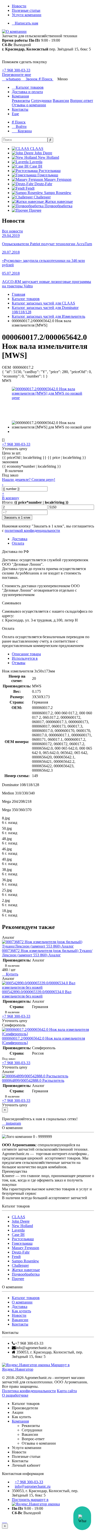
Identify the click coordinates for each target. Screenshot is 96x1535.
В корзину (10, 498)
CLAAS (18, 1217)
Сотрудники (41, 100)
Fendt (16, 1257)
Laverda (18, 1230)
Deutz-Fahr (21, 1252)
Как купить (21, 1311)
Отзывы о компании (29, 105)
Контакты (20, 109)
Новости (19, 6)
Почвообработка (26, 1274)
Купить (11, 974)
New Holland (22, 1226)
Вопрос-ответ (81, 100)
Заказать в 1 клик (17, 517)
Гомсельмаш (22, 1243)
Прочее (18, 1279)
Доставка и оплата (27, 92)
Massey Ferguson (25, 1248)
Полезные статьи (26, 10)
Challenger (20, 1265)
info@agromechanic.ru (32, 1486)
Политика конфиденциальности (29, 1391)
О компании (22, 1302)
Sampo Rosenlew (25, 1261)
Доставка (19, 1306)
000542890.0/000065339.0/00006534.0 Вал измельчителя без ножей (36, 994)
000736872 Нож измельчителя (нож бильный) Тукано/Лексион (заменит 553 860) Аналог (47, 953)
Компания (20, 96)
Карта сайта (67, 1391)
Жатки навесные (26, 1270)
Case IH (18, 1234)
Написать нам (26, 23)
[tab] (25, 658)
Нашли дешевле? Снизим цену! (28, 479)
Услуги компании (26, 15)
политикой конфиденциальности (32, 530)
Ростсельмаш (23, 1239)
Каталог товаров (29, 87)
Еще (15, 114)
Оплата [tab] (18, 543)
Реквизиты (21, 100)
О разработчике (15, 1395)
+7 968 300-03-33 (16, 70)
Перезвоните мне (16, 75)
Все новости (12, 231)
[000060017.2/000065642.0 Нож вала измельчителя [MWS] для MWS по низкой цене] (48, 398)
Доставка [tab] (19, 539)
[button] (46, 79)
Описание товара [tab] (26, 654)
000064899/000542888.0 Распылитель (33, 1080)
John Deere (21, 1221)
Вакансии (61, 100)
